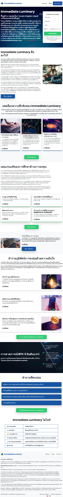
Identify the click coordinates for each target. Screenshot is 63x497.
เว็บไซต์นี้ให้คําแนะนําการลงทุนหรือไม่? (15, 391)
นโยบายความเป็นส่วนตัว (56, 494)
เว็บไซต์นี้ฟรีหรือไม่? (9, 403)
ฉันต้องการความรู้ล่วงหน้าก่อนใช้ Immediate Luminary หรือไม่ (23, 384)
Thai (50, 496)
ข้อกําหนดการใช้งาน (44, 494)
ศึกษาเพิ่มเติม (8, 96)
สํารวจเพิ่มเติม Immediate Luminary (31, 337)
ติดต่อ (50, 3)
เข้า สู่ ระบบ (57, 3)
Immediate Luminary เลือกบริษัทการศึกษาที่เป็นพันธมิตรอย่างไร (23, 397)
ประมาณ (44, 3)
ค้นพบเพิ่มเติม (31, 157)
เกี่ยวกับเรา (47, 454)
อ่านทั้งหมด (5, 148)
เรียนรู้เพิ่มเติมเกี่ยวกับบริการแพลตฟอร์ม (31, 410)
